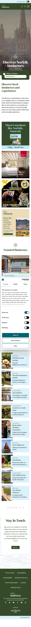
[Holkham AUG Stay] (15, 223)
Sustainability (7, 578)
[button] (28, 6)
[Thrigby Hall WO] (15, 193)
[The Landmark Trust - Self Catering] (15, 164)
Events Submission (11, 583)
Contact (23, 583)
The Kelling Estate (19, 475)
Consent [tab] (5, 284)
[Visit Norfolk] (6, 6)
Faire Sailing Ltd (18, 445)
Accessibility (21, 573)
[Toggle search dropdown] (25, 6)
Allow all (15, 335)
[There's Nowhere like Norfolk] (15, 135)
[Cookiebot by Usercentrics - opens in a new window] (22, 280)
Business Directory (21, 578)
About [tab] (25, 284)
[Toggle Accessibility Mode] (27, 1)
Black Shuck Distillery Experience (16, 427)
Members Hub (15, 587)
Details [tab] (15, 284)
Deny (15, 346)
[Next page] (20, 507)
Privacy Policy (10, 573)
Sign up (15, 547)
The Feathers (17, 393)
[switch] (26, 317)
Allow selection (15, 340)
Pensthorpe (16, 460)
